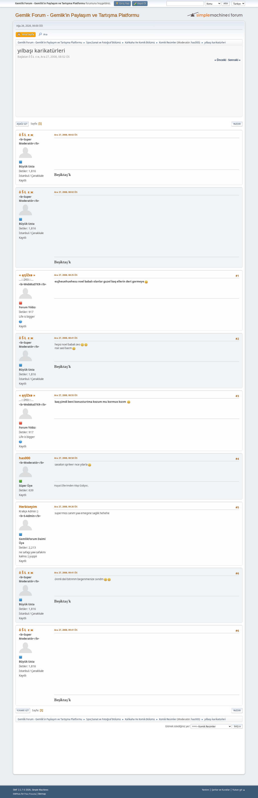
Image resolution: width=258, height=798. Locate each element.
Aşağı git (22, 123)
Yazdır (237, 123)
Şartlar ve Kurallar (221, 789)
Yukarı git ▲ (238, 789)
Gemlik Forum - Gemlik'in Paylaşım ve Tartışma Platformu (77, 15)
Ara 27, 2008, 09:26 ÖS (65, 506)
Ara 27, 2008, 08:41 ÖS (65, 337)
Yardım (205, 789)
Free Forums (30, 794)
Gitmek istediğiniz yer (177, 726)
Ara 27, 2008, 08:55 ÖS (65, 395)
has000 (195, 42)
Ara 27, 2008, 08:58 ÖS (65, 457)
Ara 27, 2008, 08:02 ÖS (65, 134)
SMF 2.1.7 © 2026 (22, 790)
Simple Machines (40, 790)
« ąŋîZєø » (27, 275)
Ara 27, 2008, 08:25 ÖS (65, 274)
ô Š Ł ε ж (26, 135)
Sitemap (42, 794)
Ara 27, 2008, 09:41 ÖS (65, 572)
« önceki (220, 60)
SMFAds (17, 794)
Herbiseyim (28, 506)
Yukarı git (23, 710)
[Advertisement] (129, 90)
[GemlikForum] (20, 321)
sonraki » (234, 60)
